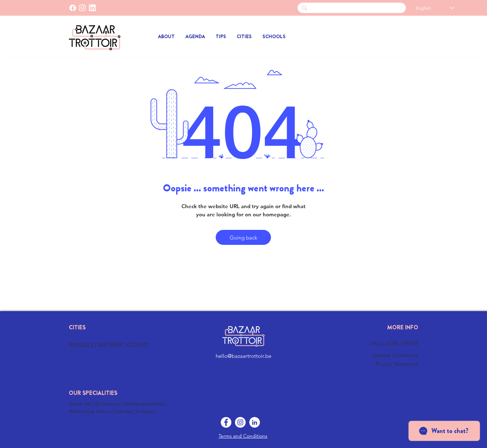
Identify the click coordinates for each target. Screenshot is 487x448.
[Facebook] (73, 8)
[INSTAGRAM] (82, 8)
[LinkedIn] (92, 8)
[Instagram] (240, 422)
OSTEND (138, 344)
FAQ (377, 343)
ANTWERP (110, 344)
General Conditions (395, 355)
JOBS (393, 343)
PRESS (410, 343)
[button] (244, 36)
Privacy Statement (397, 364)
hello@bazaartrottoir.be (243, 355)
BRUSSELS (82, 344)
